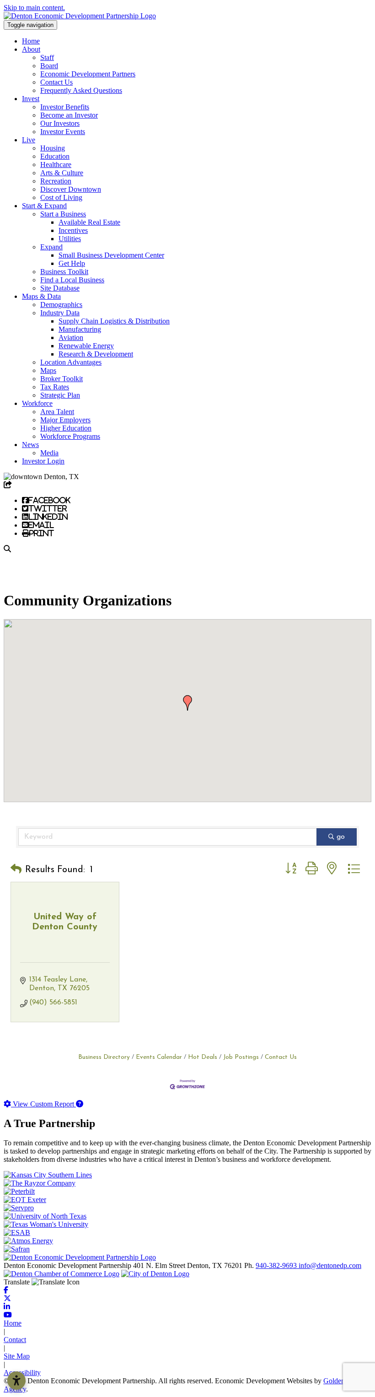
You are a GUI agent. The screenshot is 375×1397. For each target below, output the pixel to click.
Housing (52, 148)
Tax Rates (54, 387)
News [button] (30, 444)
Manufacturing (80, 329)
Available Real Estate (89, 222)
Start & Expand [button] (44, 206)
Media (49, 453)
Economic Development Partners (87, 74)
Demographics (61, 304)
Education (55, 156)
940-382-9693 (277, 1265)
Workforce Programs (70, 436)
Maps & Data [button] (41, 296)
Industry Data (60, 313)
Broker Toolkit (61, 379)
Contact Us (56, 82)
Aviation (71, 337)
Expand (51, 247)
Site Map (17, 1356)
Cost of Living (61, 197)
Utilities (70, 239)
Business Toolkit (64, 271)
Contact (15, 1339)
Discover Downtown (70, 189)
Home (31, 41)
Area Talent (57, 411)
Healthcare (55, 164)
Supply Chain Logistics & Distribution (114, 321)
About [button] (31, 49)
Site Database (60, 288)
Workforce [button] (37, 403)
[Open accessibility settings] (16, 1380)
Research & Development (96, 354)
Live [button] (28, 140)
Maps (48, 370)
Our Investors (60, 123)
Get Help (72, 263)
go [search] (341, 837)
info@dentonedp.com (330, 1265)
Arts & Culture (61, 173)
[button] (187, 702)
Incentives (73, 230)
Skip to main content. (34, 7)
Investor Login (43, 461)
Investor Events (62, 131)
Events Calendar (159, 1057)
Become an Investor (69, 115)
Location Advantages (71, 362)
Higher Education (65, 428)
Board (49, 66)
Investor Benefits (64, 107)
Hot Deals (202, 1057)
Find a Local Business (72, 280)
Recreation (55, 181)
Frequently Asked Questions (81, 90)
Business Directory (104, 1057)
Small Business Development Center (111, 255)
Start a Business (63, 214)
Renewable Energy (86, 346)
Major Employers (65, 420)
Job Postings (241, 1057)
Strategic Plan (60, 395)
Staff (47, 57)
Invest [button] (30, 98)
